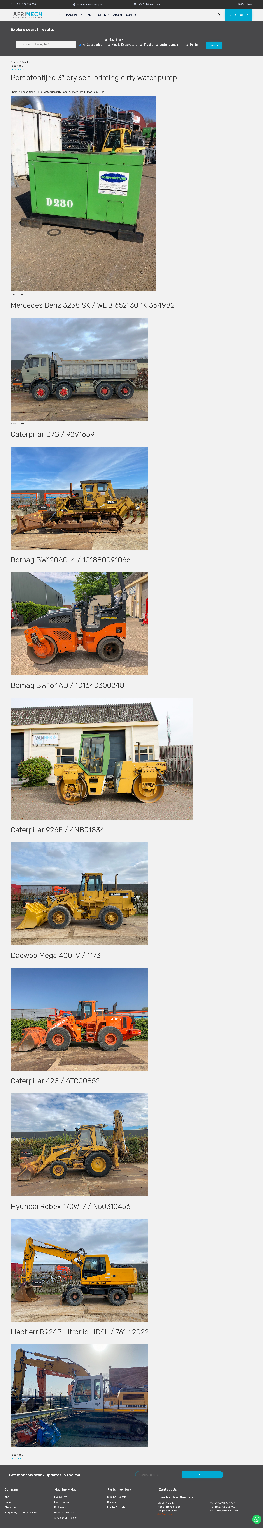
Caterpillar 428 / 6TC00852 (55, 1081)
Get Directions (164, 1514)
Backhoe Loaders (64, 1512)
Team (8, 1502)
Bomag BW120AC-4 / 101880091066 (71, 560)
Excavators (60, 1497)
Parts (90, 15)
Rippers (111, 1502)
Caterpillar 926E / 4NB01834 (58, 830)
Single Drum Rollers (65, 1517)
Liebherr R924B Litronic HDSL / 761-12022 (80, 1332)
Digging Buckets (116, 1497)
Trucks (148, 44)
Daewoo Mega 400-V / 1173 (55, 955)
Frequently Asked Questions (21, 1512)
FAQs (249, 4)
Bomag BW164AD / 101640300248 (67, 685)
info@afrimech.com (149, 4)
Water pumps (169, 44)
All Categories (92, 44)
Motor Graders (62, 1502)
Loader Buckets (116, 1507)
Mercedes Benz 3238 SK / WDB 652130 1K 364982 (93, 305)
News (241, 4)
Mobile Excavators (124, 44)
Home (58, 15)
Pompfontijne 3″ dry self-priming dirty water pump (94, 77)
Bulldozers (60, 1507)
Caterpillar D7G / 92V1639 (53, 434)
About (118, 15)
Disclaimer (10, 1507)
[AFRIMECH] (27, 15)
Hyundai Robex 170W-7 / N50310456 (70, 1206)
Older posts (17, 69)
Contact (132, 15)
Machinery (74, 15)
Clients (104, 15)
